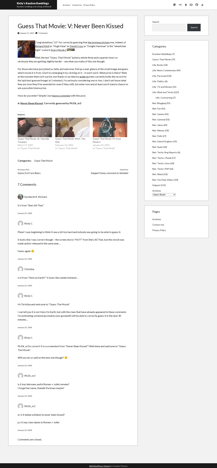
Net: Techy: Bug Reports (164, 152)
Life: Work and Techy (162, 92)
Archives (66, 5)
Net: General (158, 119)
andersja (84, 76)
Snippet (156, 185)
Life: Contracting (164, 97)
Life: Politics (158, 81)
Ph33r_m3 (29, 375)
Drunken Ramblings (162, 54)
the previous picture (99, 42)
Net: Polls (157, 136)
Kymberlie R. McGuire (35, 196)
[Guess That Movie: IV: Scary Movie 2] (110, 127)
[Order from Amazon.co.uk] (71, 49)
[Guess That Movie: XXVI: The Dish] (72, 127)
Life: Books (157, 65)
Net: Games (158, 114)
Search (155, 21)
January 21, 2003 (27, 33)
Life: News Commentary (164, 70)
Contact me (77, 5)
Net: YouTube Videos (163, 179)
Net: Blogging (159, 103)
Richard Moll (42, 46)
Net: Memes (158, 130)
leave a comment (61, 95)
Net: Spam (157, 147)
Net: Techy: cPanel (161, 158)
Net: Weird (157, 174)
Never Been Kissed (31, 103)
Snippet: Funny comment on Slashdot (109, 172)
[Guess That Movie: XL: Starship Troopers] (35, 127)
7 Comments (43, 33)
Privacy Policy (89, 5)
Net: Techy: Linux (161, 163)
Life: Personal (159, 76)
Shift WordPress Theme (99, 466)
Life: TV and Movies (162, 86)
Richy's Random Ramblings (33, 3)
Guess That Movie (43, 160)
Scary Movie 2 (58, 49)
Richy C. (28, 223)
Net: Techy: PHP (160, 168)
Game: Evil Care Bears (29, 172)
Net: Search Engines (162, 141)
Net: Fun (156, 108)
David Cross (76, 46)
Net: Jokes (157, 125)
